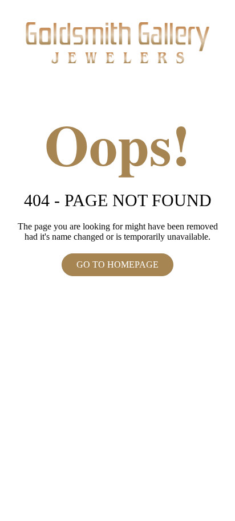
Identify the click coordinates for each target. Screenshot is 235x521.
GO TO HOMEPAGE (117, 264)
